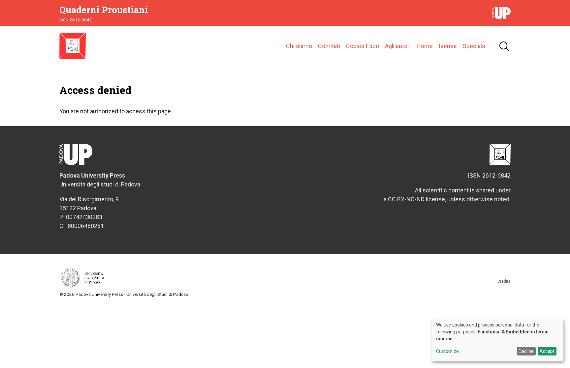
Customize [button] (447, 351)
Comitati (329, 45)
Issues (448, 45)
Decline (526, 351)
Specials (474, 45)
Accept (547, 351)
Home (425, 45)
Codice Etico (362, 45)
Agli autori (398, 45)
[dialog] (497, 340)
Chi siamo (299, 45)
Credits (504, 281)
